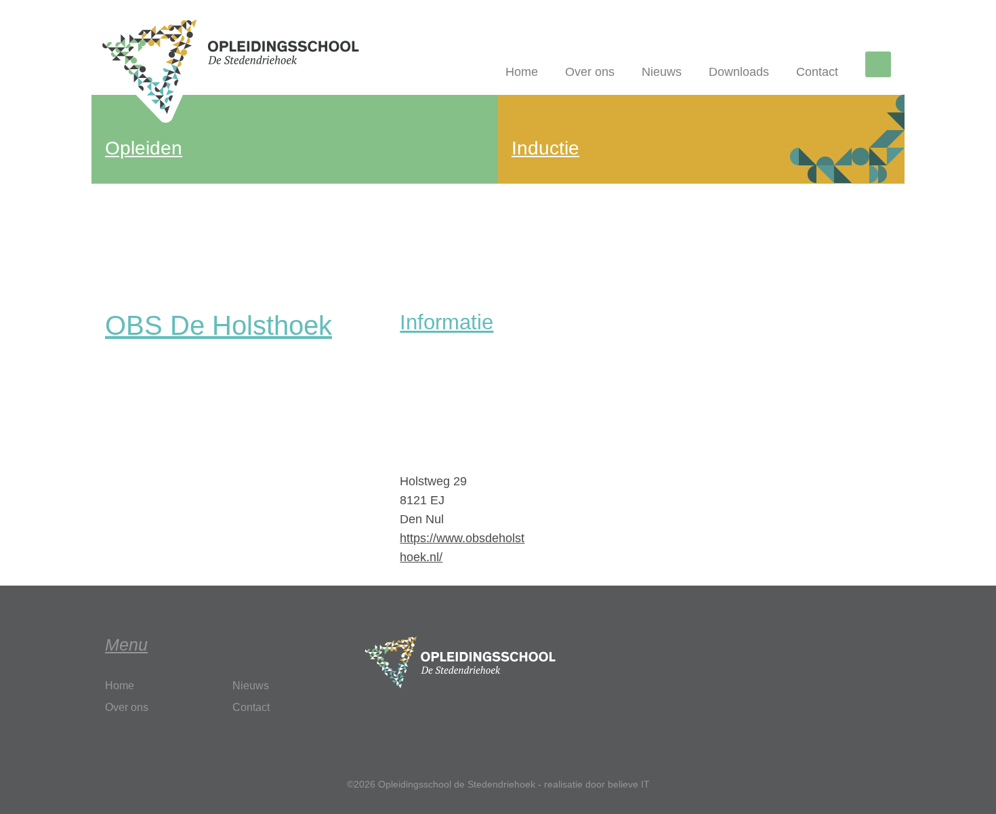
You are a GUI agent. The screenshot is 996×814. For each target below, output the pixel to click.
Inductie (545, 148)
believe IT (629, 784)
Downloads (739, 72)
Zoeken (880, 65)
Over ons (590, 72)
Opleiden (143, 148)
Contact (817, 72)
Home (521, 72)
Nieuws (662, 72)
